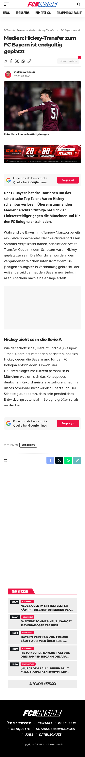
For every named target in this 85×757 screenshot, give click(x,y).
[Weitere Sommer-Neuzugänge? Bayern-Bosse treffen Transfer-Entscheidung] (42, 621)
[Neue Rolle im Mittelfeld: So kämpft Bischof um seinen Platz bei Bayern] (42, 605)
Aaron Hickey (28, 445)
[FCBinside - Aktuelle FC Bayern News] (42, 4)
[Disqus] (42, 521)
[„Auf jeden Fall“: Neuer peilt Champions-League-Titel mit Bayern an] (42, 668)
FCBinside (9, 30)
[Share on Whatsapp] (23, 61)
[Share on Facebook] (11, 61)
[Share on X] (17, 61)
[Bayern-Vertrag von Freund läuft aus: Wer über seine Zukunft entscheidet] (42, 636)
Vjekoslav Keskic (24, 71)
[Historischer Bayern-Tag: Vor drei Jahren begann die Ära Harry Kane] (42, 652)
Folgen (66, 180)
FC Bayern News (27, 601)
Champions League (28, 664)
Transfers (21, 30)
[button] (7, 4)
